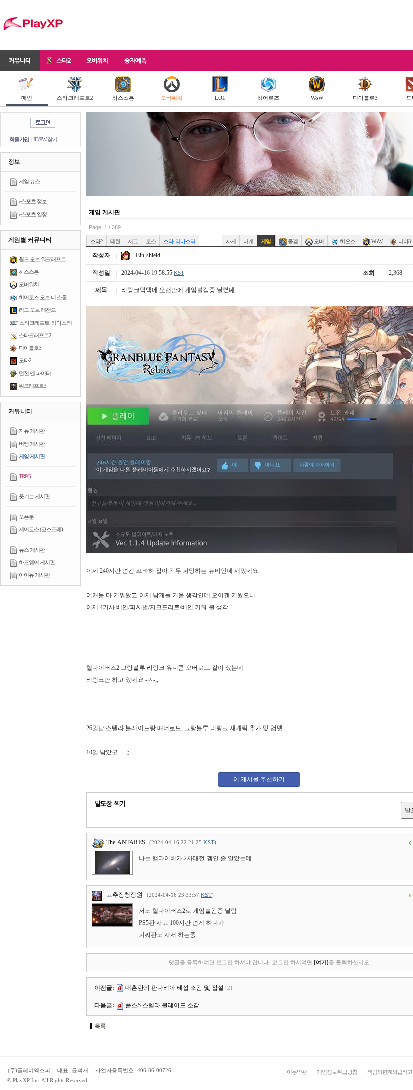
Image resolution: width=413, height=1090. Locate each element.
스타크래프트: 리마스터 (45, 323)
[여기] (321, 962)
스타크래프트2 (75, 98)
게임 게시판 (32, 456)
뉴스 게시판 (32, 550)
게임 (266, 241)
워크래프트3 (32, 386)
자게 (231, 241)
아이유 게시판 (34, 575)
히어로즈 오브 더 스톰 (43, 297)
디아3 (404, 241)
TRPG (25, 476)
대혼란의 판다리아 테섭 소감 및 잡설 (174, 987)
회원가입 (19, 139)
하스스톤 (123, 98)
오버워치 (172, 98)
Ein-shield (147, 255)
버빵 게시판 (32, 444)
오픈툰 (26, 517)
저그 (133, 241)
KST (179, 273)
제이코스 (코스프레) (41, 529)
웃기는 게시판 (34, 496)
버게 (248, 241)
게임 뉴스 (29, 181)
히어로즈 (268, 98)
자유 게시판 (32, 431)
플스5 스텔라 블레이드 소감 (162, 1005)
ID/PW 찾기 (45, 139)
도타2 (25, 360)
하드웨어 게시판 (37, 562)
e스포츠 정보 (33, 201)
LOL (220, 98)
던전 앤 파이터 (35, 373)
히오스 (347, 241)
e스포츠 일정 (33, 214)
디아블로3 (365, 98)
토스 (151, 241)
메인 (26, 98)
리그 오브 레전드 (37, 310)
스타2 (96, 241)
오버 (318, 241)
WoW (317, 98)
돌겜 (292, 241)
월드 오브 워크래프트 (42, 259)
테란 (115, 241)
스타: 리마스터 (179, 241)
